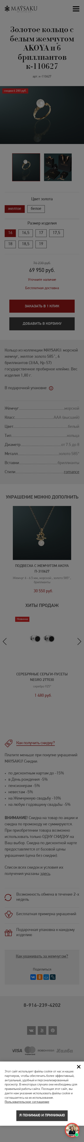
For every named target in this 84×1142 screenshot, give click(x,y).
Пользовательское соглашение (27, 1102)
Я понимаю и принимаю (42, 1115)
